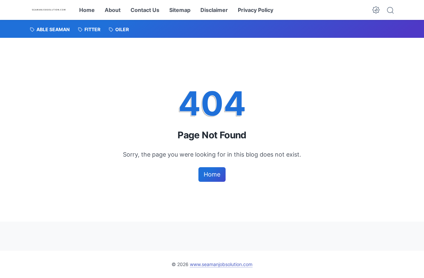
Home (87, 10)
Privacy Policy (255, 10)
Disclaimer (214, 10)
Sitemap (179, 10)
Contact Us (145, 10)
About (113, 10)
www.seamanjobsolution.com (221, 264)
